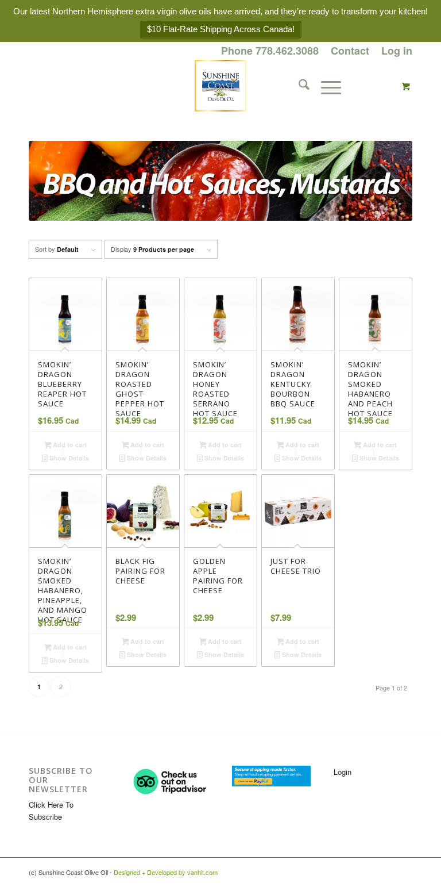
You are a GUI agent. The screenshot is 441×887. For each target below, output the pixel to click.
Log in (396, 50)
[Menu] (325, 86)
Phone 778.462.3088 (270, 50)
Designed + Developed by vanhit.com (166, 872)
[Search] (298, 86)
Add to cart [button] (69, 444)
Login (342, 771)
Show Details (68, 458)
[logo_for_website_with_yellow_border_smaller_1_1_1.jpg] (220, 86)
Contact (350, 50)
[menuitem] (270, 51)
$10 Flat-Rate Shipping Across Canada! (221, 29)
